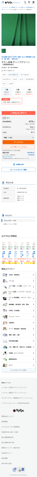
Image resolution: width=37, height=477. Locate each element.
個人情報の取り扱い (8, 442)
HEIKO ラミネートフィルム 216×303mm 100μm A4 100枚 (28, 254)
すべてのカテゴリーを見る (18, 370)
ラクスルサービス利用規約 (11, 427)
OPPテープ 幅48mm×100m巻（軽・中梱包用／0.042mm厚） (21, 254)
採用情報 (5, 421)
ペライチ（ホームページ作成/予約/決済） (16, 403)
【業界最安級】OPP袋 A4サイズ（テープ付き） (9, 254)
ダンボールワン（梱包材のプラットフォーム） (17, 398)
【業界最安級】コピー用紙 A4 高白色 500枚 (3, 254)
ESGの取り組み (7, 463)
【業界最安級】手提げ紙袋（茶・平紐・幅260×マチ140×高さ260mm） (33, 254)
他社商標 (5, 458)
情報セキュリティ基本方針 (11, 448)
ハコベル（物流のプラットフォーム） (14, 393)
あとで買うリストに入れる (18, 147)
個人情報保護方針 (8, 437)
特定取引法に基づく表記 (10, 432)
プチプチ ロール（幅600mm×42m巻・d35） (15, 254)
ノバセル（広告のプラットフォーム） (14, 387)
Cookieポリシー (7, 453)
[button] (4, 51)
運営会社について (8, 416)
